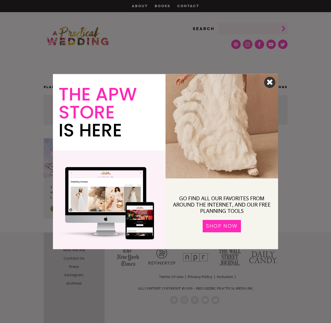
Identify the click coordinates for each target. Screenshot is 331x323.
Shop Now (222, 226)
